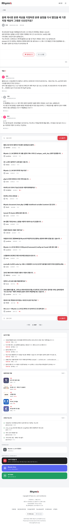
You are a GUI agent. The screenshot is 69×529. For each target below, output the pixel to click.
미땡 (6, 25)
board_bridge (8, 400)
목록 (4, 10)
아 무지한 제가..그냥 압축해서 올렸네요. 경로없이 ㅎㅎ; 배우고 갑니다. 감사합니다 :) (26, 345)
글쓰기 (63, 138)
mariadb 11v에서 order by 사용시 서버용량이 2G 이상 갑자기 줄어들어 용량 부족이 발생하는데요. (28, 262)
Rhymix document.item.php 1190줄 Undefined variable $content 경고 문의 (24, 202)
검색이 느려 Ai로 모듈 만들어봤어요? (11, 279)
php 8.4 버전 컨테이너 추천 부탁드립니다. (13, 177)
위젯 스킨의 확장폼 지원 (11, 433)
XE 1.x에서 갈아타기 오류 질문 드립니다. (12, 160)
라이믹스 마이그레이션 (8, 194)
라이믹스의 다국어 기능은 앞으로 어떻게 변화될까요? (16, 185)
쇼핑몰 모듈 (7, 393)
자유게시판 (8, 342)
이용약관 (14, 509)
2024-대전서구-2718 (38, 505)
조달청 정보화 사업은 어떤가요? (10, 228)
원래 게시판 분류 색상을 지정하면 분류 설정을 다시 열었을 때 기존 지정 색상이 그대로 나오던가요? (34, 19)
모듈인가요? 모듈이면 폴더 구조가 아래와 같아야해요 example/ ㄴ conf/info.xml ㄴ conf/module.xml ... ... (32, 359)
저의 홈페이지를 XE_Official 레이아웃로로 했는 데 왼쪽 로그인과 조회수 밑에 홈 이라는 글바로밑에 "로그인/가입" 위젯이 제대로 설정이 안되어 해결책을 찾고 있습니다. (34, 288)
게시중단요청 (48, 509)
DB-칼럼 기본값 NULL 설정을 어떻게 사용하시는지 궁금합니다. (18, 219)
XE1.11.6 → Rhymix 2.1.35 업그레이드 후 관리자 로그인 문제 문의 (20, 306)
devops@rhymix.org (34, 522)
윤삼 (7, 76)
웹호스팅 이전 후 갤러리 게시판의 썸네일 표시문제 (15, 143)
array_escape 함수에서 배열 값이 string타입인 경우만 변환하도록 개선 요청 (24, 428)
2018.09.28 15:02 (10, 78)
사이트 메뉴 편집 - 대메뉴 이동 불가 (14, 437)
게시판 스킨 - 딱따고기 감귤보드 (12, 385)
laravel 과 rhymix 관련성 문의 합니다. (12, 211)
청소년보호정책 (40, 509)
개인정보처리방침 (21, 509)
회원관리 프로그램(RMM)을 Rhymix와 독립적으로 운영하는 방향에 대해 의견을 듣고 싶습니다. (27, 236)
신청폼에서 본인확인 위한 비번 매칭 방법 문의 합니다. (16, 253)
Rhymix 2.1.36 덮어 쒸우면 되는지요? (12, 168)
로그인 (60, 3)
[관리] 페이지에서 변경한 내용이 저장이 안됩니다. (15, 270)
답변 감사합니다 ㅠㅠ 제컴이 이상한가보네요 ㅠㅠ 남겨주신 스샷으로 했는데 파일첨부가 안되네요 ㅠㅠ (30, 364)
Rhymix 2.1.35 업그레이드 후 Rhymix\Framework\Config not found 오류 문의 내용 (25, 245)
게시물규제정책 (31, 509)
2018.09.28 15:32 (11, 118)
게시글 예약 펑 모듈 (9, 407)
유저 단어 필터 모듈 (9, 378)
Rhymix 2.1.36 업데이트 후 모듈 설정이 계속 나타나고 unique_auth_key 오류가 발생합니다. (26, 151)
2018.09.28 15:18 (11, 98)
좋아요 (29, 54)
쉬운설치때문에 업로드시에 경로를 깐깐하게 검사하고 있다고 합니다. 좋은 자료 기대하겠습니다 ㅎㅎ (30, 340)
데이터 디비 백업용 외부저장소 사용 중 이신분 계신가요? (16, 298)
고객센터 (55, 509)
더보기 (63, 373)
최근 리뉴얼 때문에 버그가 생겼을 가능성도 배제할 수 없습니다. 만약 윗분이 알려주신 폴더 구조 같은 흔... (31, 355)
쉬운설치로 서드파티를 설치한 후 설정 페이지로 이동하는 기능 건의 (22, 423)
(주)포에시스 (31, 499)
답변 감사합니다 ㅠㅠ (11, 350)
